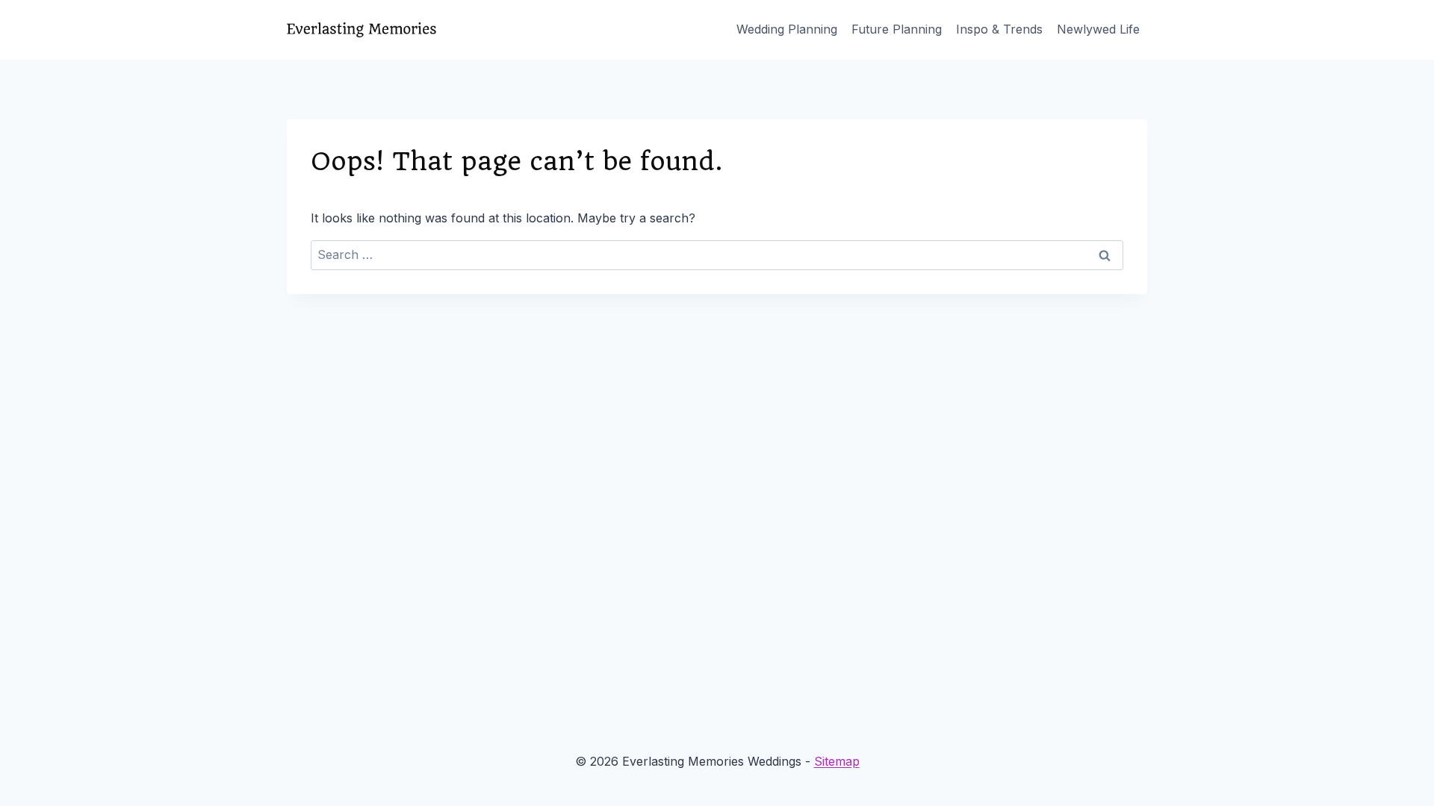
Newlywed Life (1098, 29)
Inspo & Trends (999, 29)
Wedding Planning (786, 29)
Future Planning (896, 29)
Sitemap (837, 761)
